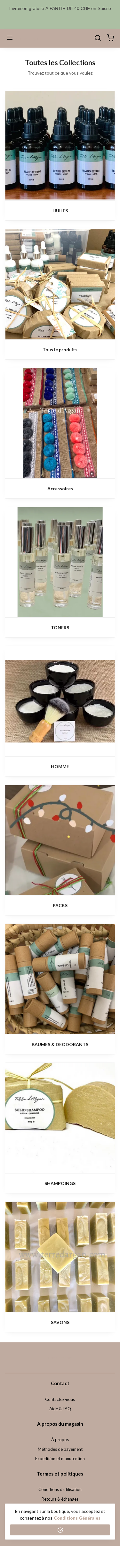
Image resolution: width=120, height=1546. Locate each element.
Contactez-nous (60, 1399)
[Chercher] (97, 38)
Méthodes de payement (60, 1449)
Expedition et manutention (60, 1458)
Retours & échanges (60, 1499)
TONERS (60, 627)
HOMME (60, 766)
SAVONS (60, 1322)
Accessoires (60, 488)
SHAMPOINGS (60, 1183)
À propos (60, 1439)
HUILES (60, 210)
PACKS (60, 905)
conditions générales (77, 1518)
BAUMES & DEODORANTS (60, 1044)
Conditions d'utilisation (60, 1489)
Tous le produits (60, 349)
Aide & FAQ (60, 1408)
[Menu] (9, 38)
